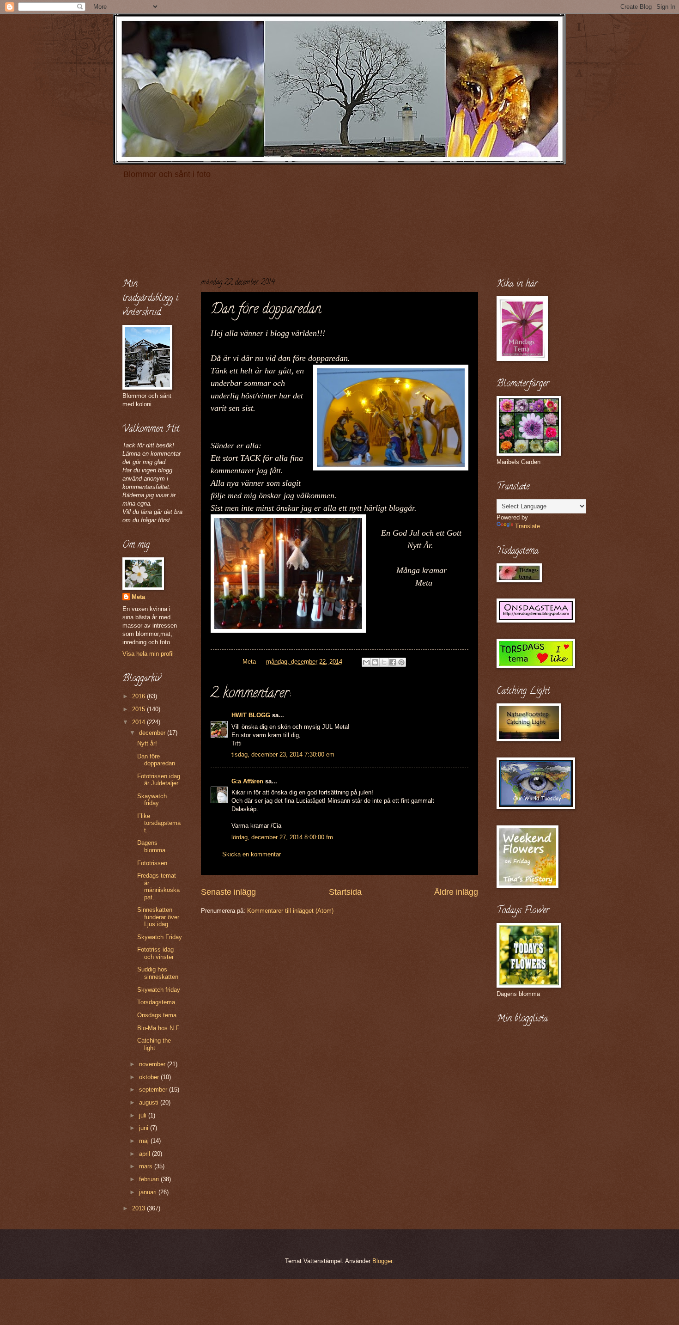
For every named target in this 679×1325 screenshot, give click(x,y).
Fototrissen (152, 863)
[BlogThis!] (375, 662)
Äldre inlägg (456, 892)
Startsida (345, 892)
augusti (149, 1102)
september (154, 1089)
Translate (527, 526)
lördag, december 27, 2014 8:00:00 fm (282, 837)
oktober (150, 1077)
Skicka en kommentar (251, 854)
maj (145, 1140)
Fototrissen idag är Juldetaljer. (158, 780)
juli (143, 1115)
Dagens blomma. (152, 846)
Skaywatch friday (152, 799)
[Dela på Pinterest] (401, 662)
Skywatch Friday (159, 937)
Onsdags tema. (157, 1015)
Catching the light (154, 1044)
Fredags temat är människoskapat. (158, 886)
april (145, 1153)
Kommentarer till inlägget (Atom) (290, 910)
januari (148, 1192)
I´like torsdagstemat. (159, 823)
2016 (139, 696)
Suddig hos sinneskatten (157, 973)
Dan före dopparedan (156, 760)
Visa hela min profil (148, 653)
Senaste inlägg (228, 892)
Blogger (382, 1261)
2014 (139, 722)
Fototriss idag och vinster (155, 953)
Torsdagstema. (157, 1002)
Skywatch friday (158, 989)
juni (144, 1127)
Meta (138, 596)
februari (150, 1179)
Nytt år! (147, 743)
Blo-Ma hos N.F (158, 1028)
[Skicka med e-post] (366, 662)
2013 (139, 1208)
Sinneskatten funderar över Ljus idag (158, 917)
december (153, 732)
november (153, 1064)
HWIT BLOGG (250, 715)
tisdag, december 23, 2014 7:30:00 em (282, 754)
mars (146, 1166)
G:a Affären (247, 781)
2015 (139, 709)
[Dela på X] (383, 662)
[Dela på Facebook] (392, 662)
